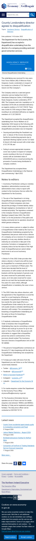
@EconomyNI (17, 372)
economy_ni (17, 378)
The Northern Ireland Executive (15, 482)
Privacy (4, 476)
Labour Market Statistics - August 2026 (17, 432)
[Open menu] (3, 15)
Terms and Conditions (21, 474)
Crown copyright (7, 474)
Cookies (10, 476)
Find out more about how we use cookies (16, 531)
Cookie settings (7, 497)
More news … (6, 455)
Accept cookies (26, 537)
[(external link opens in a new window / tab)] (15, 463)
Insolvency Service (13, 29)
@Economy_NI (15, 368)
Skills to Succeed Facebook (13, 375)
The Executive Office (9, 486)
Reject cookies (10, 537)
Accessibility (19, 476)
